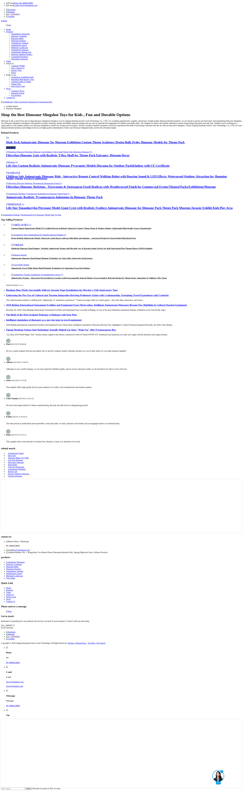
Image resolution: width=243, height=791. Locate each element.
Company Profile (18, 66)
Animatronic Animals (19, 43)
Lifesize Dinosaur (15, 476)
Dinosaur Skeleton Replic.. (22, 54)
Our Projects (16, 95)
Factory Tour (16, 70)
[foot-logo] (9, 611)
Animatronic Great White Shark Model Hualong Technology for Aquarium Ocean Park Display (50, 268)
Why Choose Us (17, 68)
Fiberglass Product (18, 41)
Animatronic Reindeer (17, 469)
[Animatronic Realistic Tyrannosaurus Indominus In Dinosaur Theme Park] (38, 194)
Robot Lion (12, 471)
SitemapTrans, (81, 643)
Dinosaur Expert (17, 93)
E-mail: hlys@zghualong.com (25, 5)
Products (9, 32)
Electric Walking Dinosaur (18, 474)
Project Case (11, 597)
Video (8, 61)
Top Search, (101, 643)
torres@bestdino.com (14, 686)
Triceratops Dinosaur (19, 59)
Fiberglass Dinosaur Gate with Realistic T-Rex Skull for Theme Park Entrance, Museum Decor (68, 155)
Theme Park (16, 84)
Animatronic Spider (16, 453)
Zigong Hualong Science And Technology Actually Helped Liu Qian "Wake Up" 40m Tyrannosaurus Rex (61, 329)
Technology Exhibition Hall (22, 77)
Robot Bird (12, 465)
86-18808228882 (13, 663)
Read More (10, 148)
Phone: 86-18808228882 (23, 3)
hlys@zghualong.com (21, 550)
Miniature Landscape (19, 48)
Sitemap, (71, 643)
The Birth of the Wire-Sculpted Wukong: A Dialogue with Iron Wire (41, 314)
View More (10, 578)
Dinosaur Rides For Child (18, 458)
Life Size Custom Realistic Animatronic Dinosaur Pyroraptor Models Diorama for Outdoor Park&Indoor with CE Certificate (88, 165)
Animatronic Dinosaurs (20, 34)
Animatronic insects (19, 45)
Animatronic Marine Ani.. (21, 52)
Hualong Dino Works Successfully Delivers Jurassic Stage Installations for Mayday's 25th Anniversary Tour (62, 290)
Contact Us (10, 98)
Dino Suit (12, 456)
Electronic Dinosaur (16, 462)
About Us (10, 595)
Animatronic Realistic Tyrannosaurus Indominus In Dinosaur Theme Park (54, 197)
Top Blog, (92, 643)
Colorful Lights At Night (21, 82)
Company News (17, 91)
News (8, 88)
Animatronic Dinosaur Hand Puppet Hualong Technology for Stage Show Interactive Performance (52, 258)
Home (8, 29)
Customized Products (19, 57)
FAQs (13, 73)
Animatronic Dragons (19, 50)
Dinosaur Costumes (19, 36)
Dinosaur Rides (17, 38)
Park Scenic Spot (18, 86)
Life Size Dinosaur (15, 460)
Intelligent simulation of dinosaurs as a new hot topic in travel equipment (44, 320)
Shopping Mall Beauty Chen (22, 79)
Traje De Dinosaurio (16, 467)
